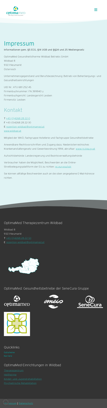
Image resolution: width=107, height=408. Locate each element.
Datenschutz (26, 403)
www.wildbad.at (12, 130)
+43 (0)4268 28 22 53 (18, 238)
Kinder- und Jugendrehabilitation (23, 378)
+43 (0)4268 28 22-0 (18, 118)
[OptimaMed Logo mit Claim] (16, 11)
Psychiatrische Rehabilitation (20, 383)
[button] (5, 402)
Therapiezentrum (14, 370)
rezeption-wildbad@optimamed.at (25, 126)
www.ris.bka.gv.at (85, 148)
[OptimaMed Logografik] (17, 301)
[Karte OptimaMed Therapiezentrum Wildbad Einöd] (23, 266)
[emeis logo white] (53, 301)
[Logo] (17, 324)
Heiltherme (10, 374)
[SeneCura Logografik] (90, 301)
